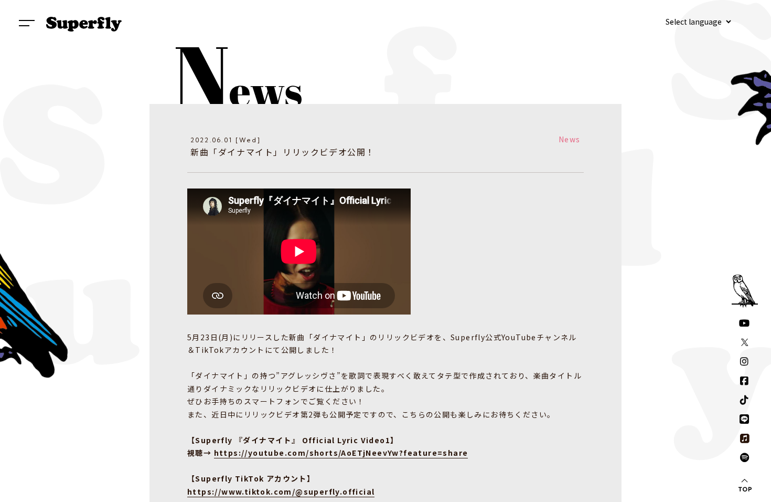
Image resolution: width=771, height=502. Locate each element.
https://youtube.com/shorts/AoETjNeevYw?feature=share (341, 452)
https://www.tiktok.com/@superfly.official (280, 491)
